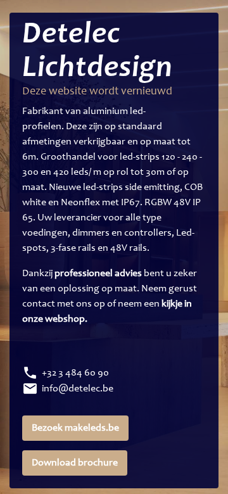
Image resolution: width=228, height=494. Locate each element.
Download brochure (75, 463)
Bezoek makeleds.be (75, 428)
